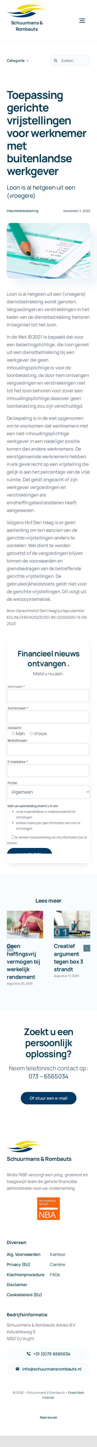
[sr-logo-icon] (26, 7)
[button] (10, 948)
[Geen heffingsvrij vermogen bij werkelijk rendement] (25, 924)
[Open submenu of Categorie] (27, 61)
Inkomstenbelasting (22, 211)
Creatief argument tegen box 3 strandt (68, 957)
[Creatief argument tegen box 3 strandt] (72, 924)
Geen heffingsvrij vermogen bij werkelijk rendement (23, 961)
